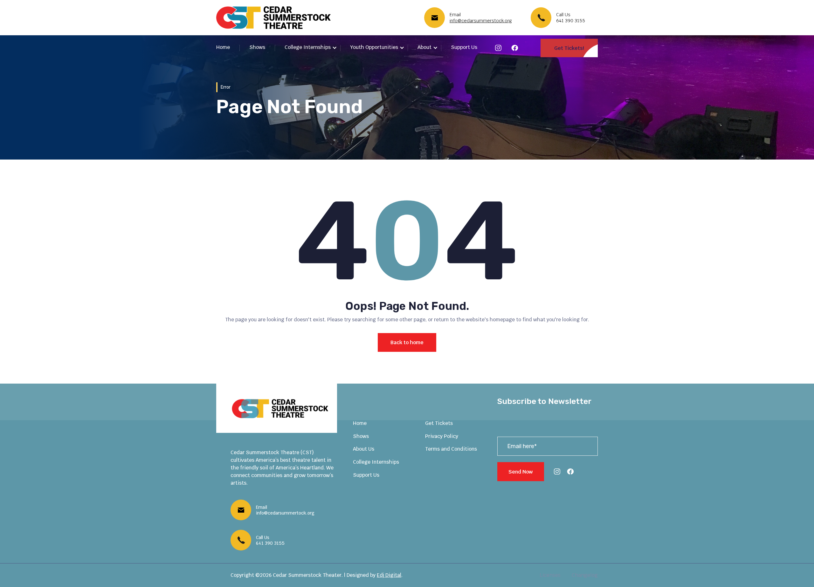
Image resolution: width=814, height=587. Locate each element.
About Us (363, 449)
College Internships (376, 462)
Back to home (407, 342)
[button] (311, 47)
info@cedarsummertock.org (285, 513)
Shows (257, 47)
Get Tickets (439, 423)
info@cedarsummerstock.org (481, 21)
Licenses (550, 575)
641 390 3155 (570, 21)
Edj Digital (389, 575)
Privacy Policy (441, 436)
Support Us (464, 47)
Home (223, 47)
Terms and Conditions (451, 449)
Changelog (585, 575)
